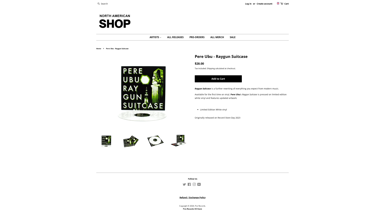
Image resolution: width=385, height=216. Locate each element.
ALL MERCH (217, 37)
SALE (233, 37)
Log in (248, 3)
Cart (286, 3)
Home (98, 49)
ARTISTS (155, 37)
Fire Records (200, 206)
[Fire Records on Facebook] (189, 185)
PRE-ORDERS (197, 37)
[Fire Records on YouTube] (199, 185)
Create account (264, 3)
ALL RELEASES (175, 37)
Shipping (211, 68)
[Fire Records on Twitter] (184, 185)
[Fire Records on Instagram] (194, 185)
